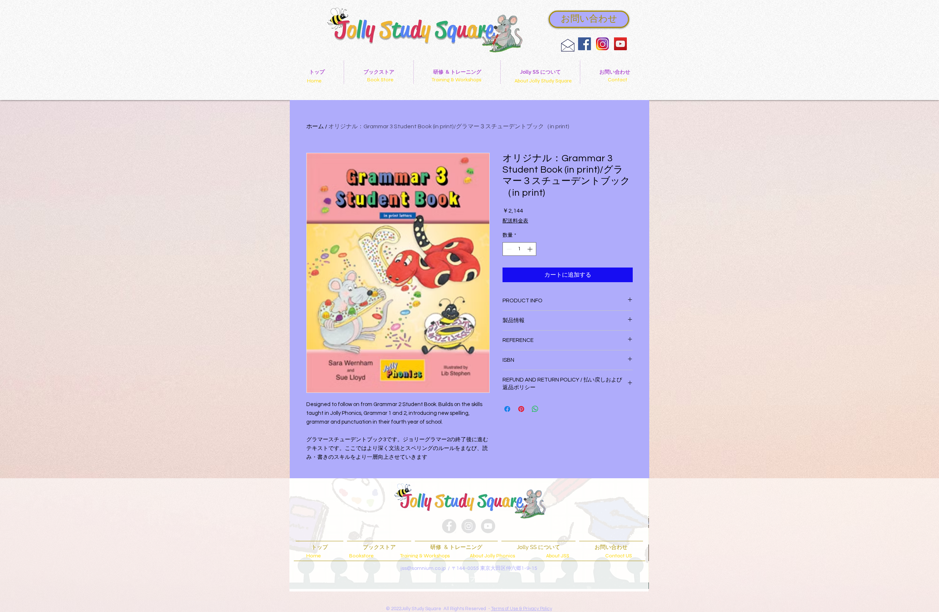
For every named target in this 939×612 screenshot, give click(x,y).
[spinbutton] (519, 249)
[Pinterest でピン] (521, 409)
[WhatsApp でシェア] (535, 409)
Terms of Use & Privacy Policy (521, 608)
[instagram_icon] (602, 43)
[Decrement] (508, 249)
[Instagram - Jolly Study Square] (468, 526)
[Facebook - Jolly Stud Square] (449, 526)
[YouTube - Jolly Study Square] (620, 43)
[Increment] (530, 249)
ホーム (315, 126)
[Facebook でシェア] (507, 409)
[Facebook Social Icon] (584, 43)
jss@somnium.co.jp (423, 568)
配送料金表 (515, 221)
